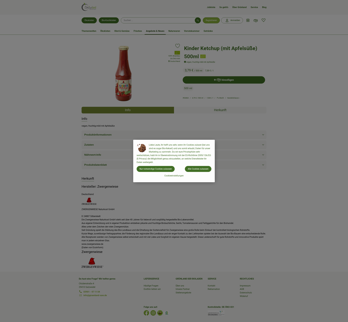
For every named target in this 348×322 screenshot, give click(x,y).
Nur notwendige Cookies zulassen (155, 169)
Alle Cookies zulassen (198, 169)
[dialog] (174, 161)
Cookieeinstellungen (174, 175)
